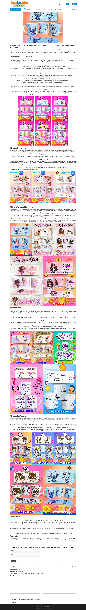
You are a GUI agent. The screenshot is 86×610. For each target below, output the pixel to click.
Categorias (15, 9)
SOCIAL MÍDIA (44, 9)
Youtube (76, 9)
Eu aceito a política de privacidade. (18, 558)
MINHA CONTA (58, 9)
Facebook (71, 9)
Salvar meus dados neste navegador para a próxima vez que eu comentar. (26, 599)
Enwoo (42, 608)
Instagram (73, 9)
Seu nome (12, 550)
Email (12, 554)
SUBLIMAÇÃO (36, 9)
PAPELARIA (29, 9)
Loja (24, 9)
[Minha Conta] (70, 4)
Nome (11, 590)
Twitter (74, 9)
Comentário (12, 575)
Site (10, 594)
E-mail (44, 590)
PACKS (50, 9)
